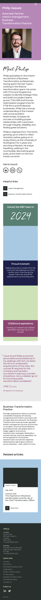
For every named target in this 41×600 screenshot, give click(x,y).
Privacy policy (8, 574)
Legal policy (7, 569)
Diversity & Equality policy (12, 567)
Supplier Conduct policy (12, 577)
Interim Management (15, 188)
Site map (5, 597)
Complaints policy (10, 579)
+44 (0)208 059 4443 (19, 170)
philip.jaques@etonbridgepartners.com (12, 170)
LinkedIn (5, 170)
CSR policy (7, 564)
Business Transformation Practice (20, 194)
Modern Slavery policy (11, 572)
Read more (14, 508)
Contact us (7, 582)
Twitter (9, 590)
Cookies (6, 562)
